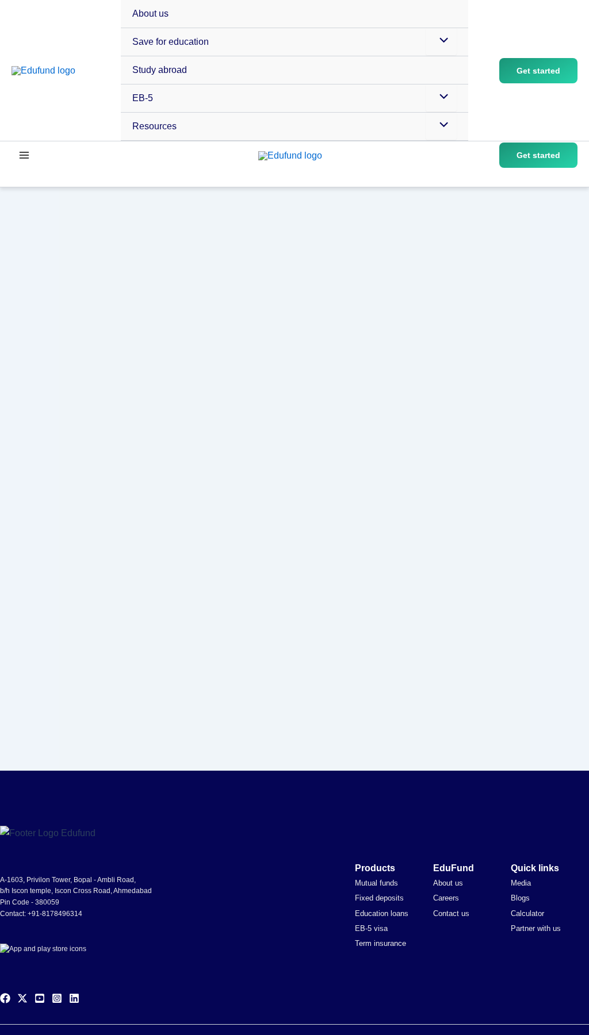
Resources (154, 126)
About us (150, 13)
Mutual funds (376, 883)
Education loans (381, 913)
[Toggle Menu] (441, 41)
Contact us (451, 913)
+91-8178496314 (55, 914)
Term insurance (380, 943)
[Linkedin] (74, 998)
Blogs (520, 898)
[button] (538, 70)
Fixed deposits (379, 898)
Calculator (527, 913)
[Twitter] (22, 998)
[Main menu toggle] (24, 155)
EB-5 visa (371, 928)
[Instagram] (57, 998)
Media (521, 883)
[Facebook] (5, 998)
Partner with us (536, 928)
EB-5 (142, 98)
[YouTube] (40, 998)
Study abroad (159, 70)
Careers (446, 898)
